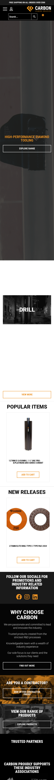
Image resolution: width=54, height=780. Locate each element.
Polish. (7, 134)
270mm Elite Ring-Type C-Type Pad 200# (28, 546)
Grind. (7, 131)
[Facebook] (19, 597)
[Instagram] (27, 597)
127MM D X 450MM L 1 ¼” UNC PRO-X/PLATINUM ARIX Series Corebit (26, 461)
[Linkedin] (35, 597)
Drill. (6, 129)
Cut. (6, 127)
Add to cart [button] (28, 474)
